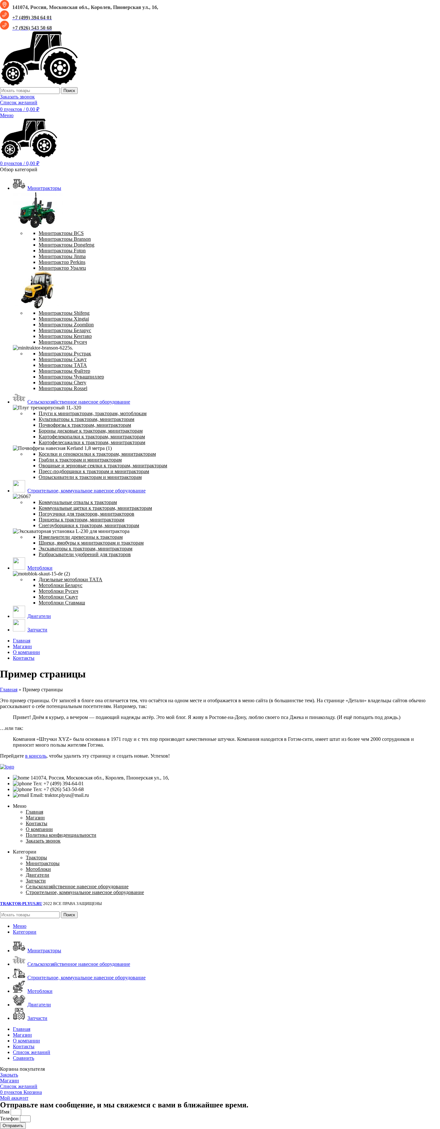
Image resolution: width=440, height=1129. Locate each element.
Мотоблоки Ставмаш (62, 602)
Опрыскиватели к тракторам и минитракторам (90, 477)
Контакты (36, 823)
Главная (8, 689)
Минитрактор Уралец (62, 268)
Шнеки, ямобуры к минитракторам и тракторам (91, 543)
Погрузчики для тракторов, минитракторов (86, 514)
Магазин (35, 817)
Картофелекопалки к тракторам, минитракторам (92, 436)
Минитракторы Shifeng (64, 313)
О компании (39, 829)
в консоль (35, 756)
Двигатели (37, 875)
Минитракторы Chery (62, 382)
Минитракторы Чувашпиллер (71, 376)
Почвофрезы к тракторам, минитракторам (85, 425)
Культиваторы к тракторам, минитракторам (86, 419)
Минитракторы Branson (65, 239)
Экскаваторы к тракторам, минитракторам (85, 548)
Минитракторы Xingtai (64, 319)
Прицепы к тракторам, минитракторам (81, 519)
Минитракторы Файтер (64, 371)
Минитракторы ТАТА (63, 365)
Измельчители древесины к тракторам (81, 537)
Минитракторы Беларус (65, 330)
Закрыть (9, 1075)
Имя (5, 1112)
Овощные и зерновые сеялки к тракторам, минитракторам (103, 465)
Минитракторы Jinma (62, 256)
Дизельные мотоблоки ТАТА (70, 579)
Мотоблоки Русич (58, 591)
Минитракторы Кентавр (65, 336)
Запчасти (36, 880)
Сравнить (23, 1058)
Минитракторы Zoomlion (66, 324)
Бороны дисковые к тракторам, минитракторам (91, 431)
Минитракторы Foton (62, 250)
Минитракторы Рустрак (65, 353)
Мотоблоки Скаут (58, 597)
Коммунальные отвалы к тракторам (78, 502)
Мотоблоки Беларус (60, 585)
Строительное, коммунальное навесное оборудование (85, 892)
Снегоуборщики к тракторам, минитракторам (89, 525)
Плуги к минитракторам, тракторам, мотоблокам (93, 413)
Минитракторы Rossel (63, 388)
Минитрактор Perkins (62, 262)
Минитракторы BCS (61, 233)
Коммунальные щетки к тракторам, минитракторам (95, 508)
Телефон (10, 1118)
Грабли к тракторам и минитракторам (80, 459)
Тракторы (36, 857)
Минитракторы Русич (63, 342)
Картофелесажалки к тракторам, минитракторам (92, 442)
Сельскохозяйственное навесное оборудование (77, 886)
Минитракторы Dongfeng (66, 244)
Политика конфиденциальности (61, 835)
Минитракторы (43, 863)
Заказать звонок (17, 96)
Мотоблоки (38, 869)
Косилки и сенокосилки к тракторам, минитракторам (97, 454)
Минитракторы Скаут (63, 359)
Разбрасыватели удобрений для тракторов (85, 554)
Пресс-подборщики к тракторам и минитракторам (94, 471)
